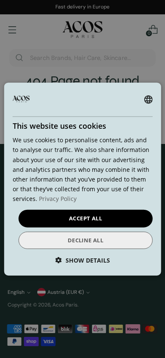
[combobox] (148, 99)
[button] (82, 260)
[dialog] (82, 179)
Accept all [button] (85, 218)
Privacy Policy (58, 199)
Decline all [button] (85, 240)
